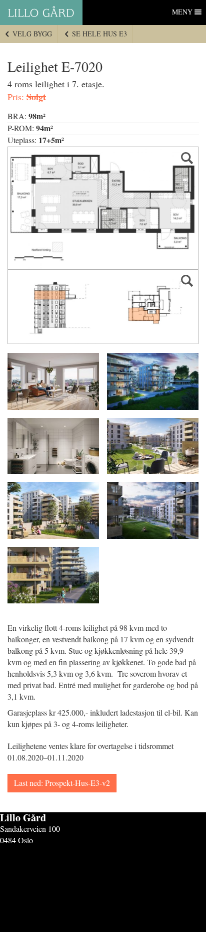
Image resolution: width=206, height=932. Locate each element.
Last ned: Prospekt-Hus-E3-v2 (62, 782)
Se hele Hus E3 (98, 33)
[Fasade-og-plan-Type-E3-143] (103, 306)
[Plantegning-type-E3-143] (103, 208)
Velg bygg (31, 33)
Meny (182, 11)
